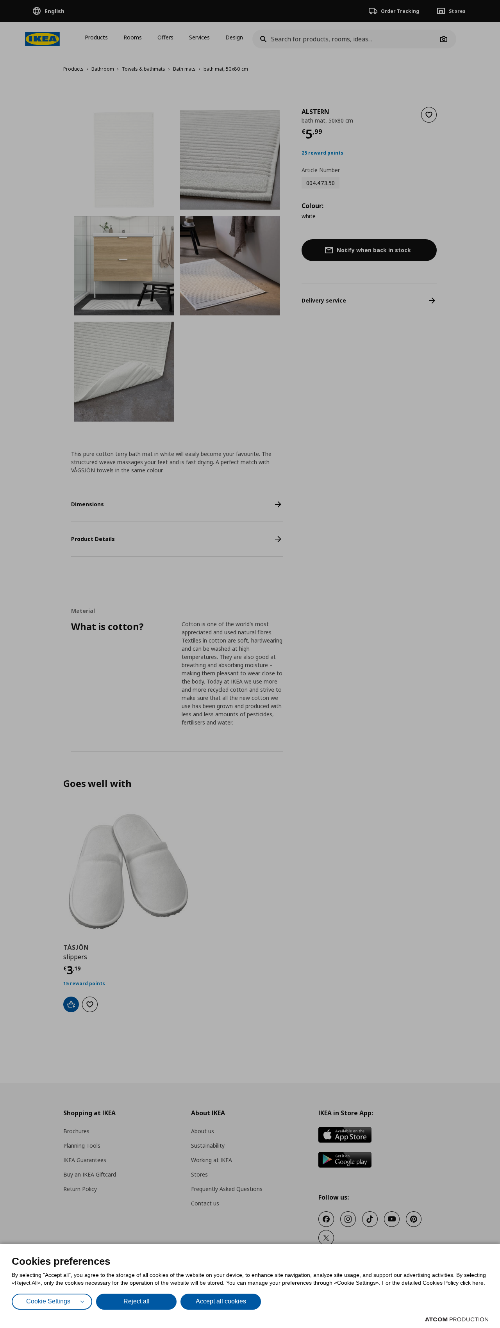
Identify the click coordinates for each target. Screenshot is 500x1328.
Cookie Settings (48, 1301)
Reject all (136, 1301)
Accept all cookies (221, 1301)
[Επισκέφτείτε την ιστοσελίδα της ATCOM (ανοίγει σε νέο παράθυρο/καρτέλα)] (456, 1319)
